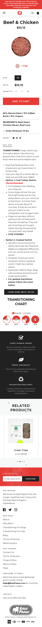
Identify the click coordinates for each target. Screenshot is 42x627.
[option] (21, 46)
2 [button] (19, 461)
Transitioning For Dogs (14, 527)
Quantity (8, 91)
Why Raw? (8, 523)
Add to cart (21, 101)
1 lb (17, 78)
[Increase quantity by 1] (28, 91)
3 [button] (22, 461)
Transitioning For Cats (14, 531)
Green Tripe (21, 450)
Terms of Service (11, 539)
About (6, 519)
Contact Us (8, 552)
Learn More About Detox (21, 292)
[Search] (32, 13)
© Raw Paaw (10, 617)
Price (5, 85)
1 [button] (17, 461)
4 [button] (24, 461)
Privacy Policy (9, 560)
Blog (5, 535)
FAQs (5, 568)
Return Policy (9, 564)
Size (5, 78)
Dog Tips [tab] (7, 145)
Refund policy (10, 543)
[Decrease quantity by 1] (16, 91)
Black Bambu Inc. (30, 617)
